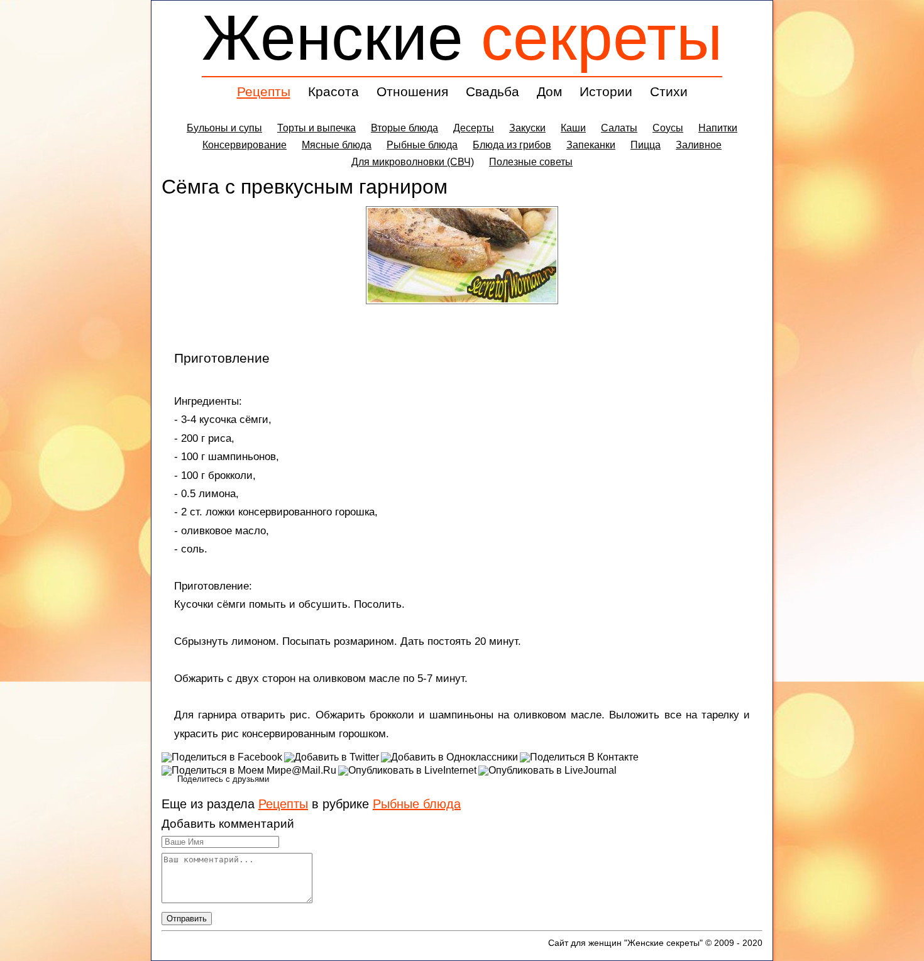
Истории (606, 91)
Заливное (699, 145)
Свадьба (492, 91)
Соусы (667, 128)
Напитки (717, 128)
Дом (549, 91)
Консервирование (244, 145)
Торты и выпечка (316, 128)
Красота (333, 91)
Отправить (187, 918)
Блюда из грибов (512, 145)
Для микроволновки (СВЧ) (412, 162)
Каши (573, 128)
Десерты (473, 128)
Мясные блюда (336, 145)
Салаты (619, 128)
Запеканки (590, 145)
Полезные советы (531, 162)
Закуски (527, 128)
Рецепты (263, 91)
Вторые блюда (404, 128)
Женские (462, 37)
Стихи (669, 91)
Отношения (412, 91)
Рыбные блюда (422, 145)
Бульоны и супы (224, 128)
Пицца (645, 145)
